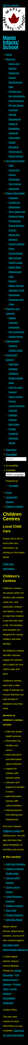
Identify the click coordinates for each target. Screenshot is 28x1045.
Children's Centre (12, 831)
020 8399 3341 (10, 945)
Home (9, 492)
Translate (13, 485)
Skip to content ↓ (11, 5)
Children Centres (14, 506)
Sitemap (7, 984)
